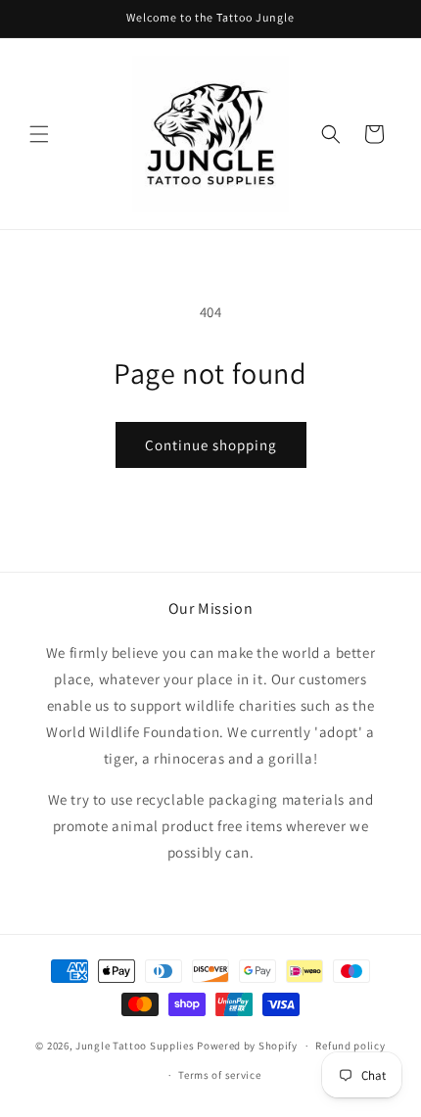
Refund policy (350, 1045)
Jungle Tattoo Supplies (134, 1045)
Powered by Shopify (247, 1045)
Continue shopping (211, 445)
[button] (39, 134)
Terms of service (219, 1075)
